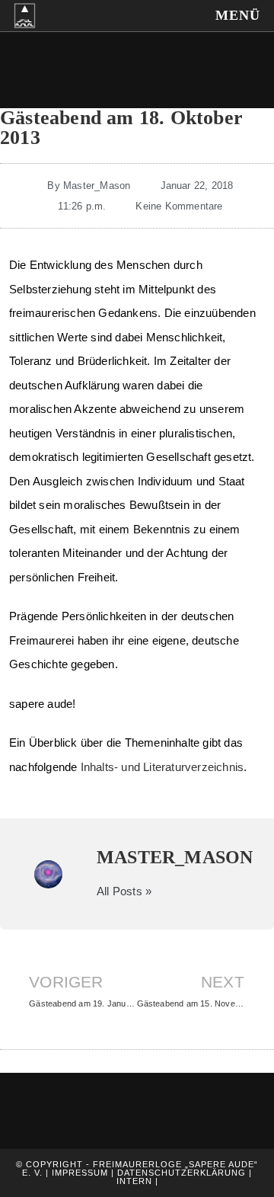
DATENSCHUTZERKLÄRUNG (183, 1172)
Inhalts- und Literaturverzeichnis (162, 766)
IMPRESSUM (78, 1172)
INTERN (135, 1181)
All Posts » (124, 891)
